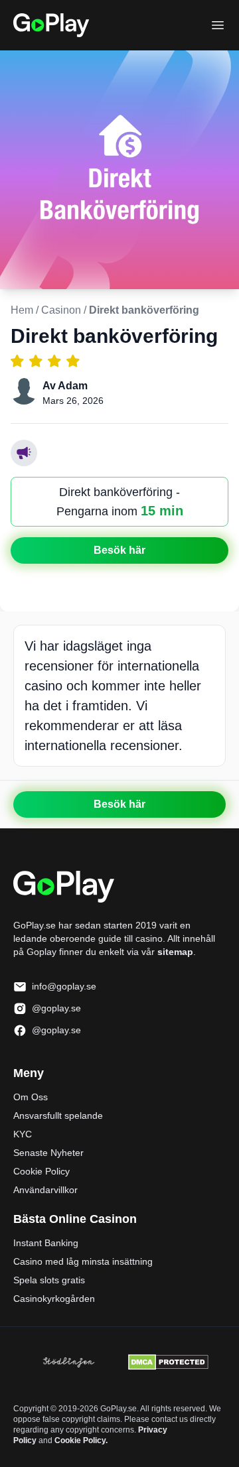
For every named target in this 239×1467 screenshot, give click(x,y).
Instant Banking (45, 1243)
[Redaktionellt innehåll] (24, 453)
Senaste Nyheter (48, 1152)
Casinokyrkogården (54, 1298)
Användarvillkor (45, 1189)
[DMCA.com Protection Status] (168, 1362)
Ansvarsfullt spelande (58, 1115)
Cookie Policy (41, 1171)
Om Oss (30, 1097)
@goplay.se (56, 1008)
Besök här (119, 550)
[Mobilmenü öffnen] (218, 25)
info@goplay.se (64, 986)
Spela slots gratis (49, 1280)
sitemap (175, 951)
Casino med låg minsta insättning (83, 1261)
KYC (22, 1134)
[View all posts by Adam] (24, 391)
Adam (73, 385)
